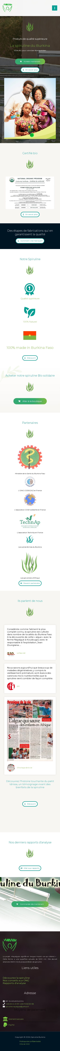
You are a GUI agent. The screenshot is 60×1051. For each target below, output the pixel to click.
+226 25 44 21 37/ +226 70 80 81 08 (20, 1004)
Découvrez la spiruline (16, 977)
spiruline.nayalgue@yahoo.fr (17, 1006)
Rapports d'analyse (14, 983)
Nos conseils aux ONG (16, 980)
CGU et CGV (25, 1044)
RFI (18, 686)
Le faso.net (21, 653)
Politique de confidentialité (30, 1041)
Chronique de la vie (24, 768)
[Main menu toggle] (54, 8)
